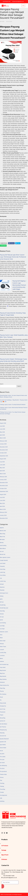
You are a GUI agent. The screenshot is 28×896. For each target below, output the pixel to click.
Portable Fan (3, 706)
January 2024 (3, 515)
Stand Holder (3, 747)
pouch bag (2, 709)
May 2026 (2, 432)
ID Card (2, 616)
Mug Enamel (3, 670)
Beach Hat (2, 536)
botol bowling (3, 545)
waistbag (2, 801)
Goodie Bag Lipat (4, 607)
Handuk (2, 613)
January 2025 (3, 479)
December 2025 (4, 446)
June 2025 (2, 464)
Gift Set (2, 602)
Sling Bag (2, 732)
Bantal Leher (3, 530)
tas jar (1, 750)
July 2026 (2, 426)
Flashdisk (2, 590)
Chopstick (2, 566)
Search (1, 384)
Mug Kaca (2, 673)
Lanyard (2, 649)
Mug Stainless (3, 679)
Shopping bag (3, 729)
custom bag (3, 581)
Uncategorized (3, 795)
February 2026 (3, 441)
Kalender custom (4, 631)
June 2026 (2, 429)
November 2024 (4, 485)
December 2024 (4, 482)
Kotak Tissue (3, 646)
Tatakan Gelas (3, 774)
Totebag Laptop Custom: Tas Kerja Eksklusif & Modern (12, 404)
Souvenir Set (3, 735)
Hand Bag (2, 610)
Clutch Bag (2, 569)
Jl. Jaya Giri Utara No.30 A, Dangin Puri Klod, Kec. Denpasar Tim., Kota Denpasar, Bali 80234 (13, 872)
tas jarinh (2, 753)
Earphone (2, 587)
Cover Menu (3, 575)
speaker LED (3, 741)
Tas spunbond (3, 771)
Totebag (2, 786)
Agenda (2, 527)
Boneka (2, 542)
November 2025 (4, 449)
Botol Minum (3, 548)
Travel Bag (2, 789)
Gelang (1, 596)
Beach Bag (2, 533)
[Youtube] (6, 833)
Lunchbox (2, 655)
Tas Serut (2, 768)
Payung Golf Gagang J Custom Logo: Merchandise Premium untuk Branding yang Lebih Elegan (19, 285)
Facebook (12, 243)
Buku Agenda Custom (5, 557)
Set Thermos (3, 726)
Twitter (18, 243)
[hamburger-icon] (23, 5)
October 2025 (3, 452)
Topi (1, 780)
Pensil (1, 697)
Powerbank (2, 712)
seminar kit (2, 720)
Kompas (2, 643)
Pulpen (1, 714)
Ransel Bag (2, 718)
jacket (1, 619)
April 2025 (2, 470)
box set (2, 551)
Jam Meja (2, 625)
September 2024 (4, 491)
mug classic (3, 667)
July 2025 (2, 461)
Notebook (2, 682)
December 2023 (4, 518)
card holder (2, 563)
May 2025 (2, 467)
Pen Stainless (3, 694)
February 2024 (3, 512)
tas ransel (2, 762)
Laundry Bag (3, 652)
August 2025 (3, 458)
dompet (2, 584)
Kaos (1, 634)
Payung (2, 21)
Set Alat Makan (3, 723)
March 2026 (3, 438)
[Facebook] (2, 833)
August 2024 (3, 494)
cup (1, 578)
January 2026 (3, 443)
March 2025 (3, 473)
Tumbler (2, 792)
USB (1, 798)
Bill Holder (2, 539)
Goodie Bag (2, 605)
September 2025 (4, 455)
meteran (2, 661)
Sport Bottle (3, 744)
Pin (0, 700)
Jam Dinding (3, 622)
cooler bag (2, 572)
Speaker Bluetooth (4, 738)
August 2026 (3, 423)
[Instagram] (4, 833)
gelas (1, 599)
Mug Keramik (3, 676)
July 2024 (2, 497)
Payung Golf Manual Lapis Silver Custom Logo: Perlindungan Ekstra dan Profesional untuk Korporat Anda (13, 257)
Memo (1, 658)
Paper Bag (2, 688)
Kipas (1, 637)
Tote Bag (2, 783)
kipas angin (2, 640)
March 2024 (3, 509)
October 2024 (3, 488)
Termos (1, 777)
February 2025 (3, 476)
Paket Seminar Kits (4, 685)
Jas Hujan (2, 628)
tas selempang (3, 765)
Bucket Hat (2, 554)
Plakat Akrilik (3, 703)
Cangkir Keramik (4, 560)
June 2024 (2, 500)
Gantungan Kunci (4, 593)
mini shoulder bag (4, 664)
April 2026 (2, 435)
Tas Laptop (2, 756)
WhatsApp (4, 245)
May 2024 (2, 503)
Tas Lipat (2, 759)
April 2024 (2, 506)
